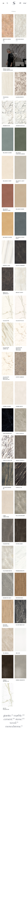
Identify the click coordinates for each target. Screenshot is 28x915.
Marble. (19, 715)
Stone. (20, 719)
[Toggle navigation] (3, 3)
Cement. (9, 719)
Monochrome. (14, 726)
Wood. (14, 722)
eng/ (24, 3)
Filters (14, 11)
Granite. (8, 715)
